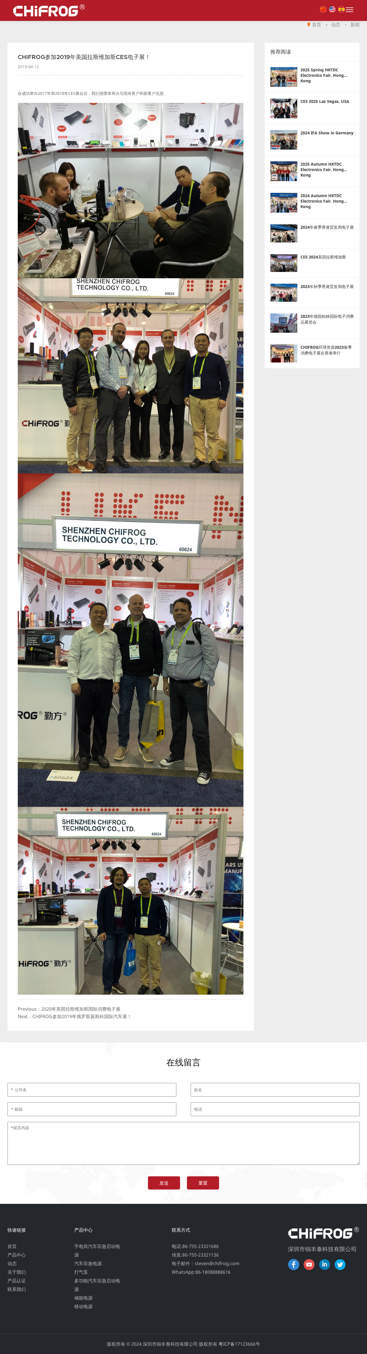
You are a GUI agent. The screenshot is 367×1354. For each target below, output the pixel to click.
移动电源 (83, 1306)
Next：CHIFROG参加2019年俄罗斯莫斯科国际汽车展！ (75, 1016)
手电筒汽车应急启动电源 (97, 1250)
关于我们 (16, 1272)
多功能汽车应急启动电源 (97, 1284)
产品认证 (16, 1280)
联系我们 (16, 1289)
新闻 (355, 24)
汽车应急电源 (88, 1263)
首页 (316, 24)
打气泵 (81, 1272)
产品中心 (16, 1255)
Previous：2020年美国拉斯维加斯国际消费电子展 (69, 1009)
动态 (335, 24)
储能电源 (83, 1298)
